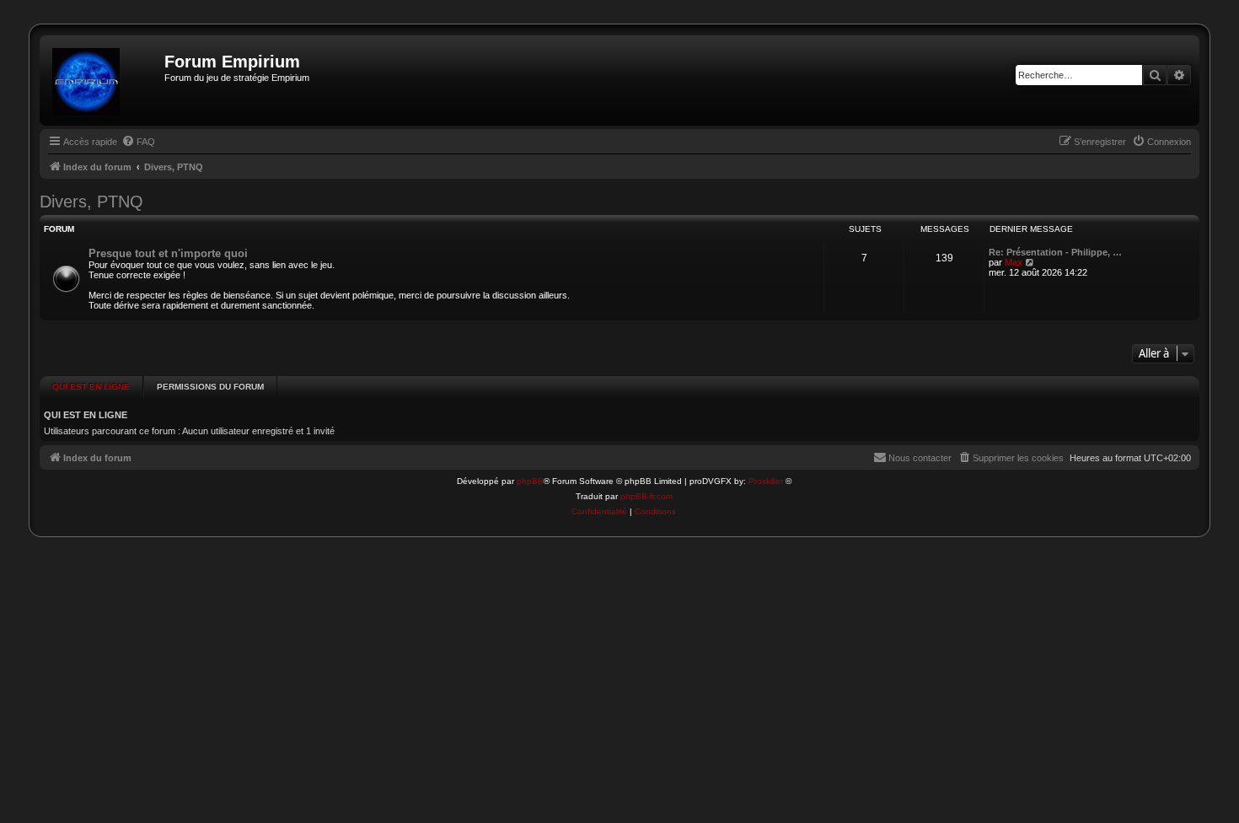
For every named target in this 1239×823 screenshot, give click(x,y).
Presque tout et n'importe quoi (168, 253)
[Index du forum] (104, 80)
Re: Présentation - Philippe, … (1055, 252)
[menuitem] (138, 142)
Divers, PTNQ (91, 201)
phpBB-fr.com (646, 496)
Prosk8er (765, 481)
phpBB (530, 481)
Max (1013, 262)
